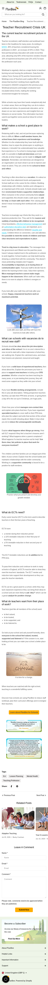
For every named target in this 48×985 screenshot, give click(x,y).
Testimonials (21, 2)
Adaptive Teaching (9, 833)
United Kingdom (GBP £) (15, 973)
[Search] (43, 14)
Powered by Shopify (24, 981)
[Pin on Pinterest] (17, 786)
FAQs (30, 2)
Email (4, 864)
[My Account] (40, 8)
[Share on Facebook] (11, 786)
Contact (38, 2)
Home (4, 21)
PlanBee (11, 981)
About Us (10, 2)
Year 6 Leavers (42, 835)
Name (5, 853)
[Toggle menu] (3, 8)
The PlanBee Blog (16, 21)
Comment (6, 874)
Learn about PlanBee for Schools (24, 712)
